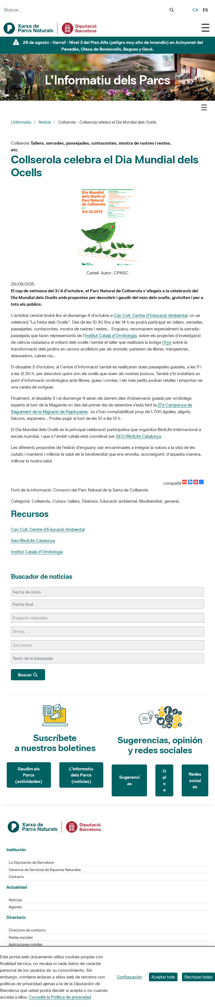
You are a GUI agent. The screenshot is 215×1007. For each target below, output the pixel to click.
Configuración (129, 977)
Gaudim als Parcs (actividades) (28, 775)
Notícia (45, 122)
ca (195, 10)
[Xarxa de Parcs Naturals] (50, 28)
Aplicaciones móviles (25, 944)
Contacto (16, 876)
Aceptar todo (163, 977)
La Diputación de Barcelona (31, 862)
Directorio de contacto (27, 930)
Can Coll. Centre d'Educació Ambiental (150, 315)
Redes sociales (195, 780)
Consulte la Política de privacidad (60, 997)
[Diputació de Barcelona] (54, 826)
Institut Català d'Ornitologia (111, 335)
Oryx (166, 342)
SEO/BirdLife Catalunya (138, 436)
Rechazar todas (198, 977)
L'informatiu (21, 122)
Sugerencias (129, 780)
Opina (164, 780)
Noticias (15, 900)
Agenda (15, 907)
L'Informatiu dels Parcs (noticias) (81, 775)
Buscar (25, 674)
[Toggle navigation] (205, 27)
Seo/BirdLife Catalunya (33, 540)
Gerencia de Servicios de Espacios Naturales (45, 869)
